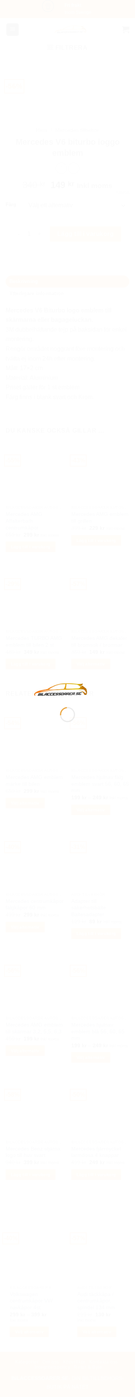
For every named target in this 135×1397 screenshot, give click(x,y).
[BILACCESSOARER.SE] (61, 689)
